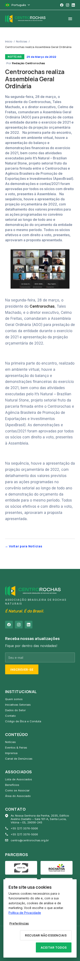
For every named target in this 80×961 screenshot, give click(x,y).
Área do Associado (18, 796)
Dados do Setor (15, 710)
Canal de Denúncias (18, 758)
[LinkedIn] (28, 624)
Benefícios (12, 785)
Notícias (21, 41)
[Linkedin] (73, 5)
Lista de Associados (18, 779)
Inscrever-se (21, 669)
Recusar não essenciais (46, 935)
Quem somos (14, 699)
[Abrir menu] (70, 18)
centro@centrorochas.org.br (30, 840)
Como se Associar (17, 790)
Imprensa (11, 753)
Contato (10, 715)
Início (8, 41)
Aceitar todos (54, 947)
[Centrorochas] (25, 19)
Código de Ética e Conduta (23, 721)
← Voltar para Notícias (23, 546)
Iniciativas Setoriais (18, 704)
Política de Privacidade (25, 912)
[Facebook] (61, 5)
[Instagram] (67, 5)
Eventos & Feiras (16, 747)
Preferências (19, 923)
